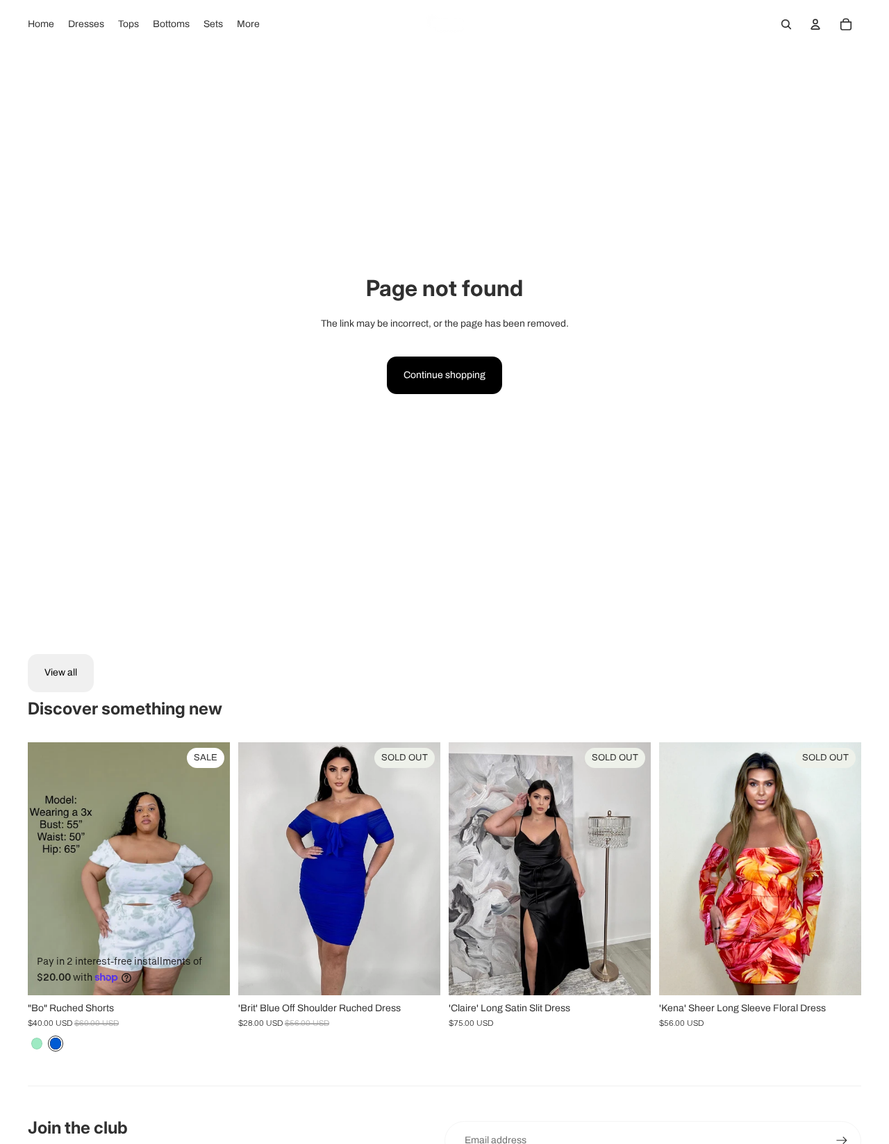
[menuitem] (41, 24)
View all (60, 672)
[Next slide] (209, 868)
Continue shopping (444, 375)
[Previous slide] (48, 868)
